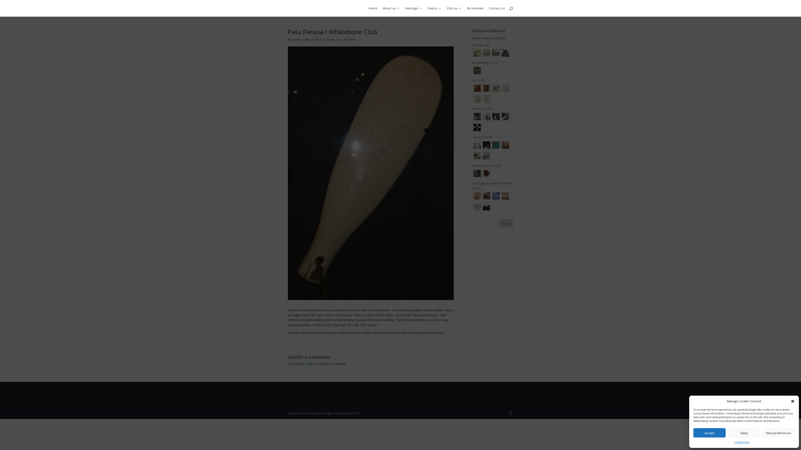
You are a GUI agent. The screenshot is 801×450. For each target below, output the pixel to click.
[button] (793, 401)
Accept (709, 433)
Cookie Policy (742, 442)
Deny (744, 433)
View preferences (778, 433)
